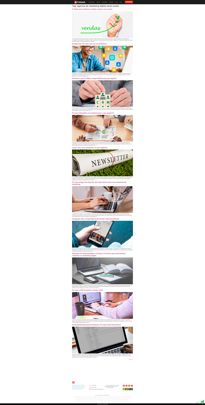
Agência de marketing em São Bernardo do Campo (98, 398)
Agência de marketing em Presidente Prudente (87, 401)
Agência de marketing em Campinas (89, 398)
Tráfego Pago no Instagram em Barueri (116, 402)
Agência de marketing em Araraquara (120, 401)
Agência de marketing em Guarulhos (108, 398)
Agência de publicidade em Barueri (108, 397)
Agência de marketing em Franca (116, 400)
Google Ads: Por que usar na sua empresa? (89, 44)
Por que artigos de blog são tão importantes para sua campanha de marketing (99, 183)
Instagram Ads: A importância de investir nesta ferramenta (95, 219)
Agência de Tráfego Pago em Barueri (107, 402)
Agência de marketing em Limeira (104, 401)
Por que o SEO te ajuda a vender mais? (87, 290)
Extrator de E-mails (101, 402)
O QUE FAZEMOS (91, 2)
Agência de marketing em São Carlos (124, 400)
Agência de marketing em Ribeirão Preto (90, 399)
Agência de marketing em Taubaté (108, 400)
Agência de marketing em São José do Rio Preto (82, 400)
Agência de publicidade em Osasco (100, 397)
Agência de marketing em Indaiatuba (77, 401)
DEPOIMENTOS (104, 2)
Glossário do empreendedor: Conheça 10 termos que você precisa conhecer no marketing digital (98, 254)
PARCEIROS (111, 2)
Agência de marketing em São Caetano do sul (125, 399)
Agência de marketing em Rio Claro (79, 402)
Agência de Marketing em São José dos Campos (80, 399)
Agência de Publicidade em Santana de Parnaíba (127, 397)
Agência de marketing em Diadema (87, 402)
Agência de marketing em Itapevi (76, 397)
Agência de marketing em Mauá (94, 402)
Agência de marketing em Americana (96, 401)
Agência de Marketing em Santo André (117, 398)
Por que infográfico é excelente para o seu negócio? (93, 113)
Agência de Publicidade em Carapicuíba (117, 397)
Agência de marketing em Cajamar (84, 397)
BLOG (121, 2)
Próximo (130, 359)
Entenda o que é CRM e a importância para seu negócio (94, 78)
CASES (116, 2)
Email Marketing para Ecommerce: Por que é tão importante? (96, 325)
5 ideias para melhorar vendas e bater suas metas (92, 9)
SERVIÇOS (98, 2)
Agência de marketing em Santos (125, 398)
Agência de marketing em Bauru (91, 400)
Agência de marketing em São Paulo (80, 398)
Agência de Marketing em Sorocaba (99, 399)
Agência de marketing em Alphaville (92, 397)
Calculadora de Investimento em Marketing (125, 402)
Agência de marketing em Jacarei (112, 401)
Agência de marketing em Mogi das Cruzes (99, 400)
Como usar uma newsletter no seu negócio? (90, 148)
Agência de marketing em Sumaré (128, 401)
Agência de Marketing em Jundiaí (107, 399)
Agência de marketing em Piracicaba (115, 399)
